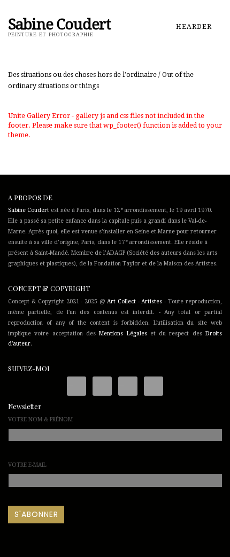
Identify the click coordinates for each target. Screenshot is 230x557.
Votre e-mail (27, 464)
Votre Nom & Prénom (40, 419)
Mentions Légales (123, 333)
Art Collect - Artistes (135, 301)
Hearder (195, 26)
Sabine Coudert (28, 210)
